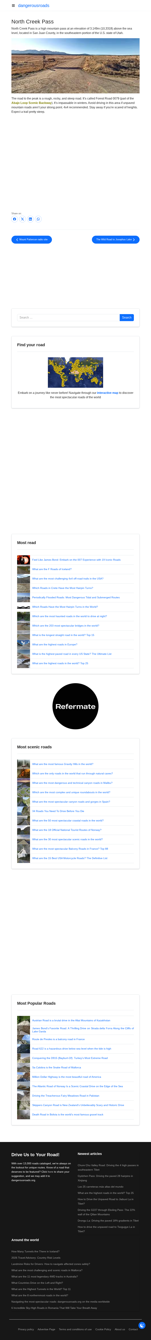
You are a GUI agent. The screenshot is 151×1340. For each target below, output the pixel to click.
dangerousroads (33, 5)
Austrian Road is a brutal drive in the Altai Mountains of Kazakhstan (71, 1020)
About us (120, 1329)
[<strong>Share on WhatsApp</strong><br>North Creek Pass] (38, 219)
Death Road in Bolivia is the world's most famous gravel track (67, 1114)
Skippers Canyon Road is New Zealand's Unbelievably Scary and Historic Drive (78, 1105)
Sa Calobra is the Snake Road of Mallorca (56, 1067)
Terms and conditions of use (75, 1329)
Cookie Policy (103, 1329)
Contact (133, 1329)
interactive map (107, 392)
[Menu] (14, 5)
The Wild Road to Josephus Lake (114, 239)
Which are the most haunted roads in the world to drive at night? (69, 616)
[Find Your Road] (75, 372)
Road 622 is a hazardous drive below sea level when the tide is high (71, 1048)
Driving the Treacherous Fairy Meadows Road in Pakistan (65, 1095)
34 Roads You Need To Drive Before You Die (58, 811)
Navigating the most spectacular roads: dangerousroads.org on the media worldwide (60, 1301)
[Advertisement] (75, 277)
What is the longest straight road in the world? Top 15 (63, 635)
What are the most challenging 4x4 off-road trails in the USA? (67, 578)
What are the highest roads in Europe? (54, 644)
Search (126, 317)
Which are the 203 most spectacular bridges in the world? (65, 625)
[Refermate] (75, 706)
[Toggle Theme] (141, 1325)
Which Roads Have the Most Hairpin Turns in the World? (65, 606)
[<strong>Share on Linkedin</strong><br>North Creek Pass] (30, 219)
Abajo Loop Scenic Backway (31, 102)
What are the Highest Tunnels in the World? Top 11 (41, 1289)
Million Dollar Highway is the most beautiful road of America (66, 1076)
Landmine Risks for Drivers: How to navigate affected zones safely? (50, 1263)
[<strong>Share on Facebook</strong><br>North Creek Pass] (14, 219)
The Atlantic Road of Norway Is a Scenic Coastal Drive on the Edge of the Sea (77, 1086)
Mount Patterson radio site (33, 239)
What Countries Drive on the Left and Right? (37, 1282)
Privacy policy (26, 1329)
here (50, 1171)
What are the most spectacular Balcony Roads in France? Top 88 (70, 848)
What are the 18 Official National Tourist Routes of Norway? (66, 829)
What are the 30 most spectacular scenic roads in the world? (67, 839)
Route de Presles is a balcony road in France (58, 1039)
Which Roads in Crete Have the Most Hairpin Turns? (62, 587)
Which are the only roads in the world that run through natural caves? (72, 773)
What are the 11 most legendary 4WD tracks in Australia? (44, 1276)
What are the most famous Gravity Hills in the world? (62, 764)
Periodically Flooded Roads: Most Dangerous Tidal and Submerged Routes (76, 597)
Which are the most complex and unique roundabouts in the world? (71, 792)
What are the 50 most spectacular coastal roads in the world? (68, 820)
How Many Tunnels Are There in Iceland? (35, 1251)
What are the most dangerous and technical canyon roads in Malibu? (72, 782)
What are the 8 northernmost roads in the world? (39, 1295)
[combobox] (68, 317)
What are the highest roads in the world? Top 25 (60, 663)
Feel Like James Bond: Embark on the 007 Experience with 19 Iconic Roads (76, 559)
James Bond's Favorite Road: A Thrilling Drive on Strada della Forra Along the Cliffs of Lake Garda (83, 1030)
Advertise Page (46, 1329)
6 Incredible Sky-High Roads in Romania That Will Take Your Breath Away (54, 1307)
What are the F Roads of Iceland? (52, 569)
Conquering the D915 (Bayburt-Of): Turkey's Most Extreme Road (70, 1058)
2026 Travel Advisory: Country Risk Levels (35, 1257)
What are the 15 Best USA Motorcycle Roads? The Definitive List (69, 858)
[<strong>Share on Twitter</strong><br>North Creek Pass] (22, 219)
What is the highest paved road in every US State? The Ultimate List (71, 653)
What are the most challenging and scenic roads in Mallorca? (46, 1270)
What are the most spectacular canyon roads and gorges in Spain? (71, 801)
